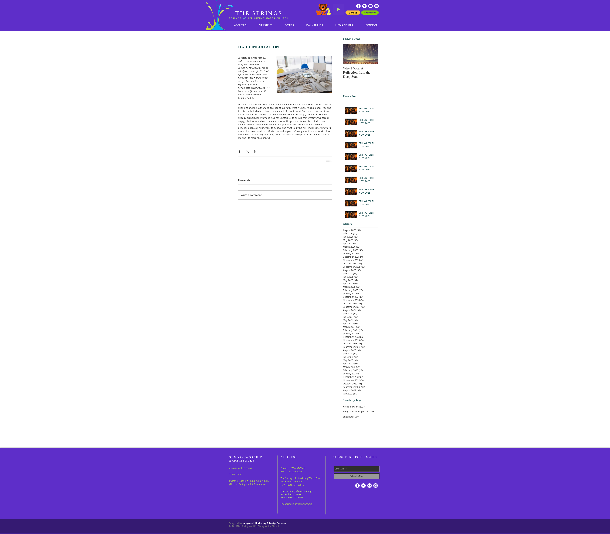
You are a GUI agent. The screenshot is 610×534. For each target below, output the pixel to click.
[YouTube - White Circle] (370, 6)
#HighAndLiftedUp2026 (355, 411)
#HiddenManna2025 (354, 406)
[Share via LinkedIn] (255, 151)
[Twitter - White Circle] (364, 6)
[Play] (338, 9)
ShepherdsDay (351, 416)
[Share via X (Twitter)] (247, 151)
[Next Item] (372, 53)
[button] (265, 25)
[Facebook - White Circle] (358, 6)
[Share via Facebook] (239, 151)
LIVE (372, 411)
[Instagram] (376, 6)
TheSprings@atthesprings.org (296, 503)
